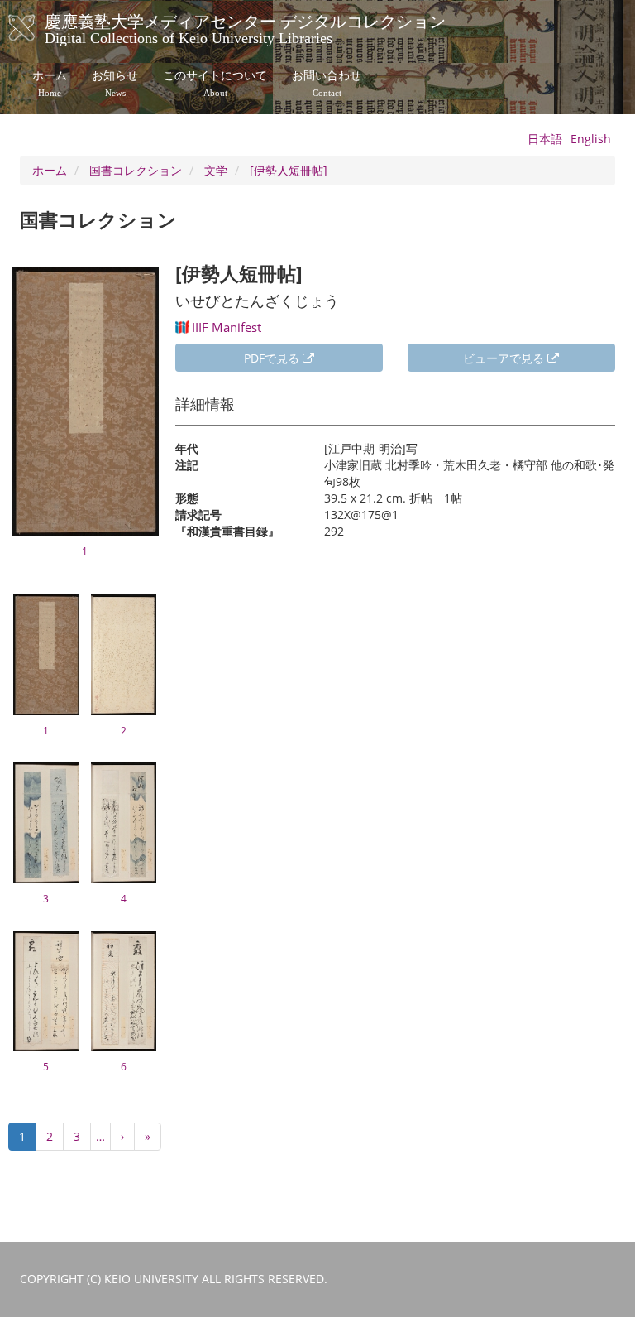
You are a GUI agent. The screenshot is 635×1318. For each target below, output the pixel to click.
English (591, 139)
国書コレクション (135, 170)
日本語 (545, 139)
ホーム (49, 84)
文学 (215, 170)
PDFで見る (273, 358)
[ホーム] (38, 28)
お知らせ (115, 84)
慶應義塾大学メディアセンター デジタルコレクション (245, 27)
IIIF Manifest (226, 327)
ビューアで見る (505, 358)
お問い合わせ (326, 84)
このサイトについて (215, 84)
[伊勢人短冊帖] (288, 170)
